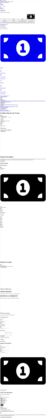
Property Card (8, 153)
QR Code (4, 153)
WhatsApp (9, 145)
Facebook (4, 145)
